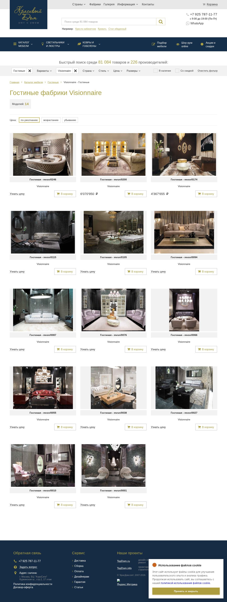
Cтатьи (78, 587)
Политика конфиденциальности (32, 583)
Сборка (78, 565)
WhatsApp (197, 23)
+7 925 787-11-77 (203, 14)
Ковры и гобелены (89, 44)
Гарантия (79, 581)
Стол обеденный (117, 29)
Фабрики (95, 4)
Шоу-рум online (186, 44)
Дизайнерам (81, 576)
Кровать (102, 29)
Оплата (79, 571)
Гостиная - (43, 179)
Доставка (80, 560)
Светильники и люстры (55, 44)
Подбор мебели (162, 44)
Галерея (109, 4)
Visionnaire (43, 186)
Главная (14, 82)
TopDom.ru (123, 561)
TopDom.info (124, 568)
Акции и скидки (210, 44)
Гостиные (53, 82)
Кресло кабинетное (85, 29)
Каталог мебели (23, 44)
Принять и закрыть (186, 591)
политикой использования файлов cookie (185, 582)
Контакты (148, 4)
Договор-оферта (23, 587)
